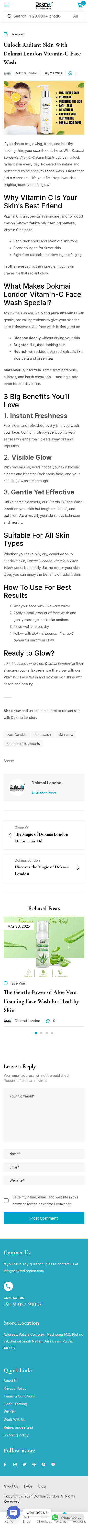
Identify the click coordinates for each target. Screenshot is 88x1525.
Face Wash (17, 34)
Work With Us (14, 1419)
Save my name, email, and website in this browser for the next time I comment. (45, 1200)
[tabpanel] (44, 974)
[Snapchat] (43, 1464)
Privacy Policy (15, 1388)
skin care (65, 734)
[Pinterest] (34, 1464)
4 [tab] (52, 1033)
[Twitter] (24, 1464)
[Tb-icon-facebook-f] (5, 1464)
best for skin (17, 734)
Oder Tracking (15, 1404)
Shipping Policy (16, 1435)
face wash (42, 734)
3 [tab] (46, 1033)
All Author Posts (44, 793)
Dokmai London (26, 73)
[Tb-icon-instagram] (15, 1464)
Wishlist (10, 1412)
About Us (11, 1381)
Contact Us (14, 1298)
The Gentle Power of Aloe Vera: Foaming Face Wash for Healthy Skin (41, 1001)
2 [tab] (41, 1033)
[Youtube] (53, 1464)
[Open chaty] (13, 1512)
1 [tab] (36, 1033)
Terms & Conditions (19, 1396)
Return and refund (18, 1427)
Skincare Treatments (23, 743)
